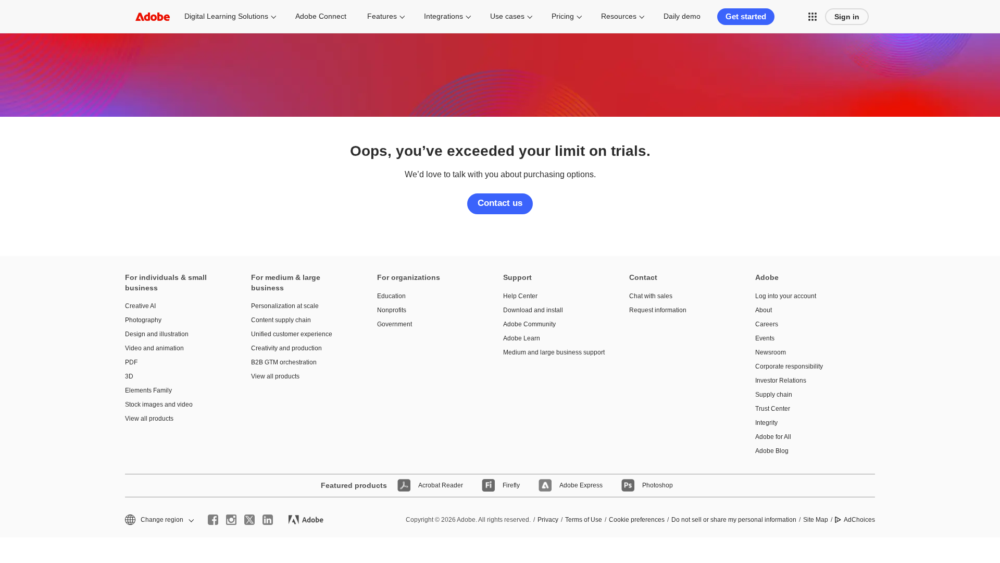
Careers (766, 324)
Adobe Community (529, 324)
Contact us (500, 203)
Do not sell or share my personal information (733, 519)
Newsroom (770, 352)
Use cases (507, 16)
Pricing (563, 16)
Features (382, 16)
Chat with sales (650, 296)
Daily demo (682, 16)
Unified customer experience (291, 334)
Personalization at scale (285, 306)
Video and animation (154, 348)
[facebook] (213, 520)
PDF (131, 362)
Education (391, 296)
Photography (143, 320)
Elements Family (148, 390)
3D (129, 376)
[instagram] (231, 520)
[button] (812, 16)
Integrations (443, 16)
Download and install (533, 310)
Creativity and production (286, 348)
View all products (149, 418)
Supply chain (773, 394)
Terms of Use (583, 519)
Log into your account (785, 296)
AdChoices (859, 519)
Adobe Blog (772, 451)
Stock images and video (159, 404)
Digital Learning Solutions (226, 16)
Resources (618, 16)
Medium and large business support (550, 352)
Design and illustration (157, 334)
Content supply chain (281, 320)
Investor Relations (780, 380)
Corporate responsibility (789, 366)
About (763, 310)
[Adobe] (152, 16)
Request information (657, 310)
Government (394, 324)
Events (764, 338)
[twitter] (249, 520)
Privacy (548, 519)
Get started (746, 16)
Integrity (766, 422)
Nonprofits (391, 310)
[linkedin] (267, 520)
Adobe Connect (320, 16)
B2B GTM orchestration (284, 362)
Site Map (815, 519)
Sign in (846, 17)
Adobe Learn (521, 338)
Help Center (520, 296)
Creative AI (140, 306)
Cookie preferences (637, 519)
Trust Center (772, 408)
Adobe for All (773, 436)
